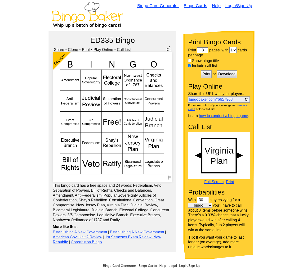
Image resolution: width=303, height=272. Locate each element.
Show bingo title (205, 61)
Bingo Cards (195, 5)
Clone (73, 50)
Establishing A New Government (80, 232)
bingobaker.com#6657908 (211, 99)
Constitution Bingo (86, 242)
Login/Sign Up (238, 5)
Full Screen (214, 182)
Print (86, 50)
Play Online (103, 50)
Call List (124, 50)
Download (227, 74)
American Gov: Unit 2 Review (77, 237)
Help (216, 5)
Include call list (204, 66)
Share (59, 50)
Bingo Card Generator (158, 5)
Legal (173, 265)
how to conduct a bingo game (223, 116)
